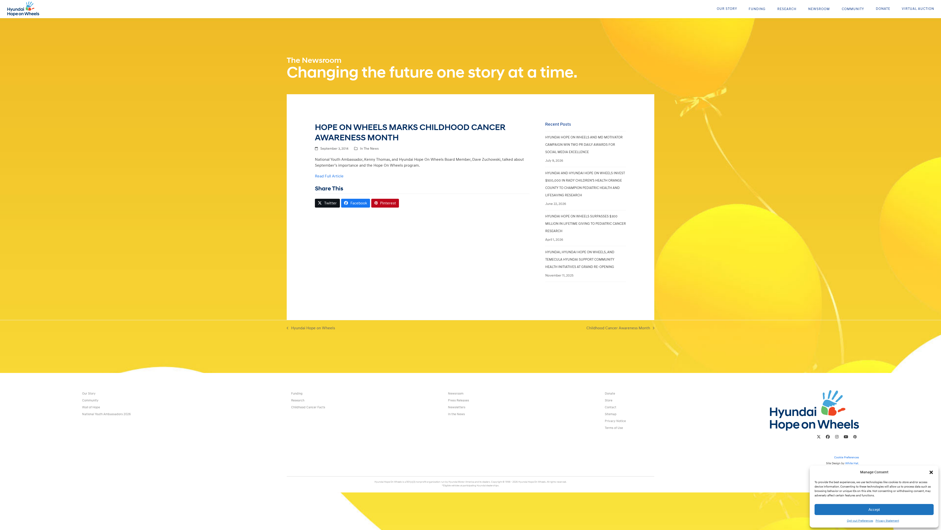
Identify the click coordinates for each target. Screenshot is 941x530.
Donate (610, 394)
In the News (456, 414)
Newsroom (455, 394)
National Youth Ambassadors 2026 (106, 414)
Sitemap (611, 414)
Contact (610, 407)
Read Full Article (329, 176)
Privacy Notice (615, 421)
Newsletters (456, 407)
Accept (874, 509)
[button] (931, 472)
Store (608, 400)
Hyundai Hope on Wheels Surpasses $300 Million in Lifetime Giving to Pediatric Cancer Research (585, 223)
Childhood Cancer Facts (308, 407)
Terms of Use (614, 428)
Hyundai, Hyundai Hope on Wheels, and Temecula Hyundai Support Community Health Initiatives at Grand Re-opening (579, 259)
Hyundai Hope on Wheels (311, 328)
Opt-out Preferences (860, 521)
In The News (369, 148)
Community (90, 400)
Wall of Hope (91, 407)
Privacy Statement (887, 521)
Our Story (89, 394)
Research (297, 400)
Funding (296, 394)
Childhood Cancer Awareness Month (618, 328)
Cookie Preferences (846, 457)
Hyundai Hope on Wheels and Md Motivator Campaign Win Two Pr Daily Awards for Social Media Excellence (584, 144)
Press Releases (458, 400)
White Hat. (852, 463)
